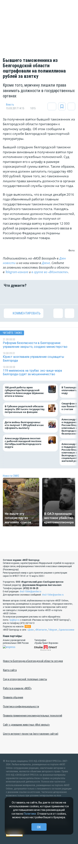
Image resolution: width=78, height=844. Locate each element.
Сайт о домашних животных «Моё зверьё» (26, 724)
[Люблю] (33, 296)
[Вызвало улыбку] (20, 296)
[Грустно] (57, 296)
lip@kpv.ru (14, 620)
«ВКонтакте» (41, 629)
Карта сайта (10, 670)
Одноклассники (66, 629)
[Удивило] (45, 296)
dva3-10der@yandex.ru (30, 591)
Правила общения (13, 697)
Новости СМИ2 (11, 475)
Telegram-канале (16, 272)
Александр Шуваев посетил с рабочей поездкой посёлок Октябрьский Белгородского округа (23, 442)
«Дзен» (30, 629)
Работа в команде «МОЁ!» (17, 688)
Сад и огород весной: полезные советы (25, 679)
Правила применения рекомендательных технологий (32, 715)
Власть (10, 104)
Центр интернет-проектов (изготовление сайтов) (30, 733)
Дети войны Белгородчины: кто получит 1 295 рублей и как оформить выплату (24, 425)
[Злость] (69, 296)
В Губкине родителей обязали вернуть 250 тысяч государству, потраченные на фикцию (25, 409)
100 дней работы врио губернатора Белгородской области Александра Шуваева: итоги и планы (24, 391)
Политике (30, 813)
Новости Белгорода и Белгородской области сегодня (33, 661)
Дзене (46, 263)
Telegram (52, 629)
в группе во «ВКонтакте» (49, 272)
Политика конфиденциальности (21, 706)
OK (39, 827)
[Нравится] (8, 296)
